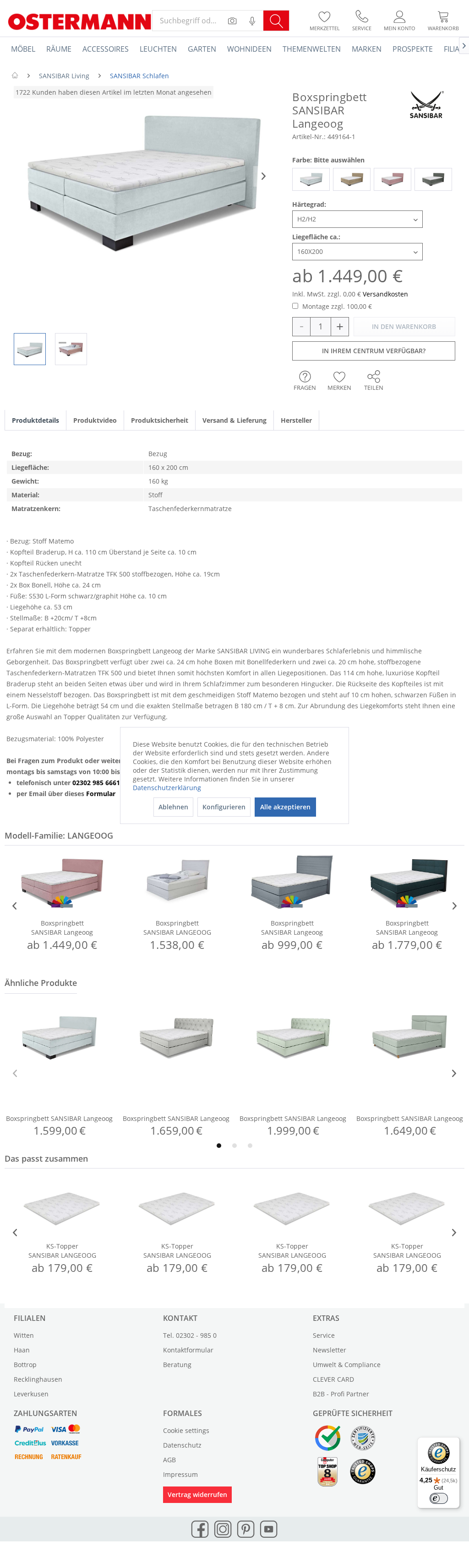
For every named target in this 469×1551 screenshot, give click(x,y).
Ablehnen (173, 806)
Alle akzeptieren (285, 806)
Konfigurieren (223, 806)
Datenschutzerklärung (167, 787)
